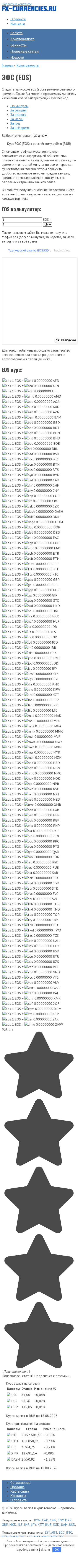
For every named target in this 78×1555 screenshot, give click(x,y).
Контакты (17, 23)
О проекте (18, 19)
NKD (12, 1524)
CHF (53, 1520)
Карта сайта (19, 1491)
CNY (60, 1520)
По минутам (19, 106)
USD (72, 1524)
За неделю (18, 114)
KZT (40, 1524)
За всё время (19, 127)
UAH (64, 1524)
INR (27, 1524)
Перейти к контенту (16, 4)
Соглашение (20, 1483)
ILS (20, 1524)
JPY (33, 1524)
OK (57, 1549)
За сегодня (18, 110)
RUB (48, 1524)
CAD (45, 1520)
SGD (56, 1524)
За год (15, 123)
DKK (68, 1520)
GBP (5, 1524)
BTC (69, 1532)
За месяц (16, 119)
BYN (37, 1520)
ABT (54, 1532)
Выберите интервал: (17, 135)
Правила (17, 1487)
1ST (47, 1532)
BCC (61, 1532)
